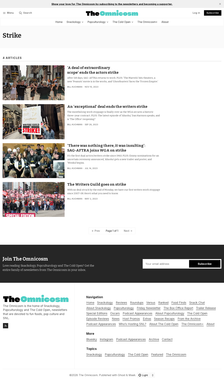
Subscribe (212, 12)
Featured (157, 354)
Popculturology (115, 354)
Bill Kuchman (74, 87)
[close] (220, 4)
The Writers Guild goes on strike (96, 184)
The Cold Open (138, 354)
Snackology (94, 354)
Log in (196, 12)
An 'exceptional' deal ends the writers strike (107, 106)
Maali (132, 375)
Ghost (121, 375)
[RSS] (5, 325)
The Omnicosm (176, 354)
